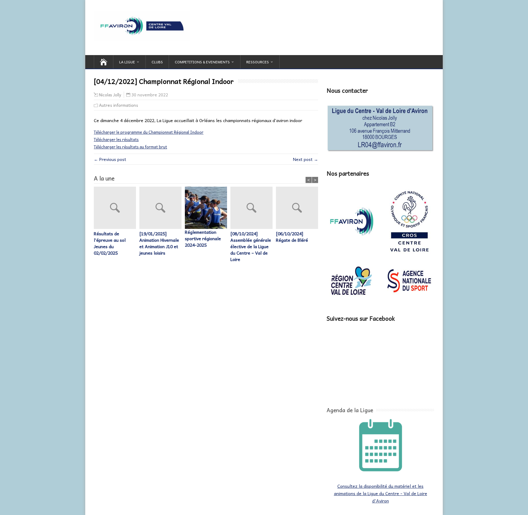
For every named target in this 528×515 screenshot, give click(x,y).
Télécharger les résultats (116, 139)
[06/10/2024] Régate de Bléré (292, 236)
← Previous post (110, 159)
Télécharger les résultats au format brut (130, 147)
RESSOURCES (257, 62)
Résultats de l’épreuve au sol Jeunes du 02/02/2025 (110, 243)
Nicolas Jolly (110, 95)
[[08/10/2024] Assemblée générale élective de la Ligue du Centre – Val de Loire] (253, 208)
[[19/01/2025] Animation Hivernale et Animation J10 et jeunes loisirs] (162, 208)
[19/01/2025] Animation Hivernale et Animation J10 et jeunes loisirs (159, 243)
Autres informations (118, 105)
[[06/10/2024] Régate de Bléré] (298, 208)
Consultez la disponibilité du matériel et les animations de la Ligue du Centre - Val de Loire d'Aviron (380, 493)
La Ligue (127, 62)
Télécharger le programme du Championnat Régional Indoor (149, 132)
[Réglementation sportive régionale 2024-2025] (207, 208)
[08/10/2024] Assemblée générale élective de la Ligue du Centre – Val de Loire (250, 246)
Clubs (157, 62)
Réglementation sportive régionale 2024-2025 (203, 238)
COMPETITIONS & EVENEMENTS (202, 62)
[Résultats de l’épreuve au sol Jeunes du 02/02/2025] (116, 208)
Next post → (305, 159)
